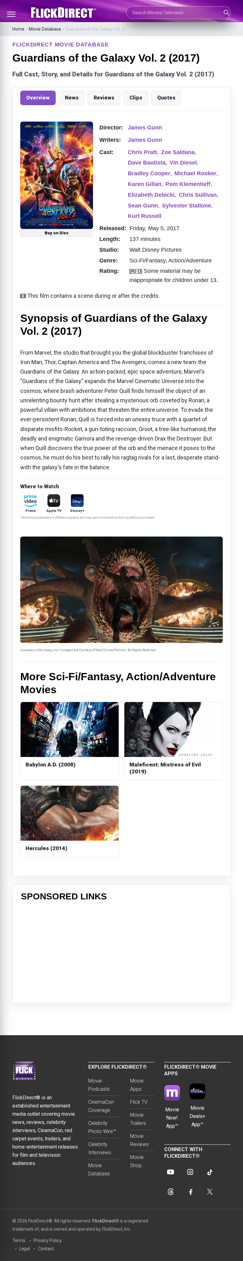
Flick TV (138, 1102)
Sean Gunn (143, 205)
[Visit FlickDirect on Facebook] (190, 1191)
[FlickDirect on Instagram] (190, 1172)
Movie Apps (137, 1085)
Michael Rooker (195, 173)
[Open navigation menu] (11, 14)
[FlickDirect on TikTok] (209, 1172)
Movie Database (45, 29)
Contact (46, 1248)
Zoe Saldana (178, 152)
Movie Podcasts (99, 1085)
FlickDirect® (105, 1220)
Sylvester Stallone (186, 205)
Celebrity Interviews (99, 1148)
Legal (24, 1248)
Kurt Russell (144, 216)
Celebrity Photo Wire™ (102, 1127)
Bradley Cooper (149, 173)
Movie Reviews (139, 1140)
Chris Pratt (142, 152)
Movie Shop (137, 1161)
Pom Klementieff (187, 184)
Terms (18, 1240)
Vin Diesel (183, 162)
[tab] (38, 98)
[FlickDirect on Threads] (170, 1191)
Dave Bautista (146, 162)
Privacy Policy (48, 1240)
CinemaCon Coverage (101, 1106)
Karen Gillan (144, 184)
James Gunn (145, 127)
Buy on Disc (57, 233)
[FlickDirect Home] (64, 12)
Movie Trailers (138, 1119)
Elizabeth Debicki (151, 195)
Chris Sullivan (198, 195)
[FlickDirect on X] (209, 1191)
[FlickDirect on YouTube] (170, 1172)
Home (18, 29)
